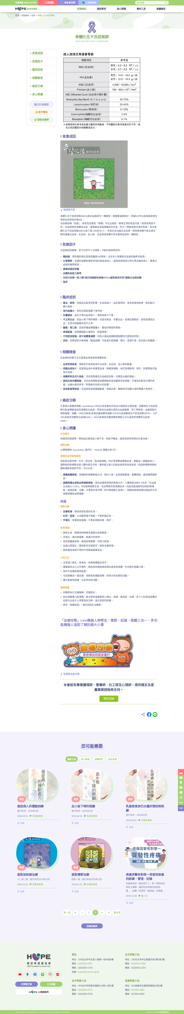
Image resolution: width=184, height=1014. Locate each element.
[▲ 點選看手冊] (94, 174)
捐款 (181, 773)
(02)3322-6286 (138, 963)
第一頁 (66, 912)
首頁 (17, 15)
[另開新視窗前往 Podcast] (27, 974)
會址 (74, 954)
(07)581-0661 (137, 990)
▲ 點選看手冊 (67, 209)
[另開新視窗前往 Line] (42, 974)
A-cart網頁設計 (162, 1012)
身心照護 (37, 94)
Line (155, 714)
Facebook (149, 714)
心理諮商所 (43, 992)
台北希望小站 (132, 954)
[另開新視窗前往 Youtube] (20, 974)
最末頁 (117, 912)
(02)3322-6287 (85, 963)
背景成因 (37, 53)
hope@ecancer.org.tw (88, 972)
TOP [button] (181, 808)
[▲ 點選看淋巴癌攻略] (97, 649)
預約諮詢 (108, 698)
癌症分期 (37, 86)
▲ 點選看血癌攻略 (69, 674)
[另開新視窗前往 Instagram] (50, 974)
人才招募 (51, 984)
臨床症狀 (37, 69)
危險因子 (37, 61)
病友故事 (112, 759)
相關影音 (99, 759)
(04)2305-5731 (85, 990)
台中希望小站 (79, 980)
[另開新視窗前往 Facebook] (35, 974)
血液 (33, 15)
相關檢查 (37, 77)
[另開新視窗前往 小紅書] (58, 974)
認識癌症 (25, 15)
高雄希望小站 (132, 980)
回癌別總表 (92, 926)
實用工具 (71, 759)
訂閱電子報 (26, 984)
